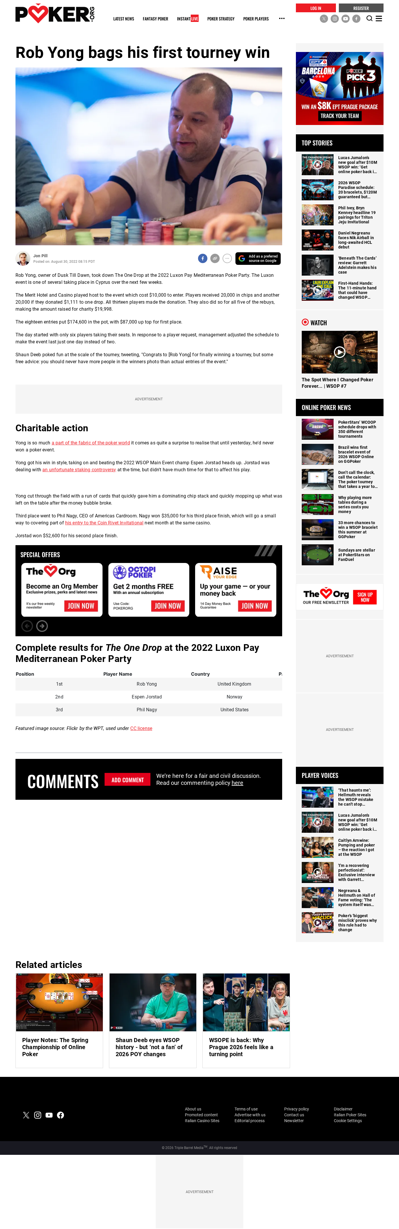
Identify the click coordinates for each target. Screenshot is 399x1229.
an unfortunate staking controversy (79, 469)
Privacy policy (296, 1109)
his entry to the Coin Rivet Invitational (104, 523)
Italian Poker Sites (350, 1114)
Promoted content (201, 1114)
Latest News (123, 19)
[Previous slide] (27, 626)
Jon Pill (40, 255)
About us (193, 1109)
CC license (141, 728)
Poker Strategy (221, 19)
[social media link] (324, 18)
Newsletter (294, 1120)
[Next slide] (42, 626)
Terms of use (246, 1109)
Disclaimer (343, 1109)
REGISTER (361, 7)
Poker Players (256, 19)
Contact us (294, 1114)
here (237, 782)
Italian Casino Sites (202, 1120)
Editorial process (250, 1120)
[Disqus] (148, 879)
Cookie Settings (348, 1120)
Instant (187, 19)
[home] (54, 13)
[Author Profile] (22, 258)
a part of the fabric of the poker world (91, 443)
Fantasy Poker (155, 19)
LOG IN (315, 7)
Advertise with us (250, 1114)
